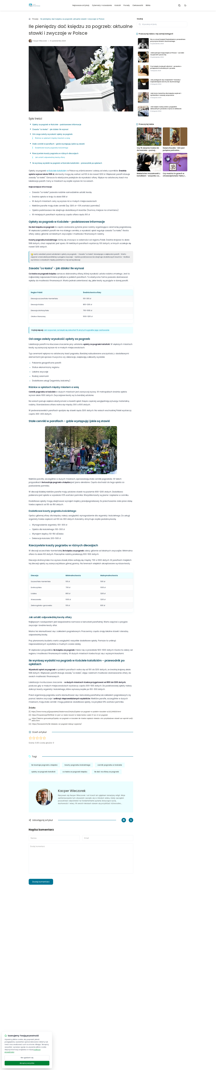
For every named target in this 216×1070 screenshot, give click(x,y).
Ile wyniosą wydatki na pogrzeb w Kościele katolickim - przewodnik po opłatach (67, 163)
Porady (126, 5)
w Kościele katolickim (57, 170)
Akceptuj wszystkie (27, 1063)
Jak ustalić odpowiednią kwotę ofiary (50, 157)
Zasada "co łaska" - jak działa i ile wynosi (50, 129)
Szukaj (140, 19)
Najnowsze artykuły (80, 5)
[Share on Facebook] (124, 820)
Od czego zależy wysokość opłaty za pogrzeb (52, 134)
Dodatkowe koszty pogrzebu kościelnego (51, 148)
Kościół (118, 5)
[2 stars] (33, 738)
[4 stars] (40, 738)
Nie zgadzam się (27, 1058)
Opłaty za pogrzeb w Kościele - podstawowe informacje (56, 124)
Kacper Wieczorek (40, 41)
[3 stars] (37, 738)
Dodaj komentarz (41, 881)
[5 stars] (44, 738)
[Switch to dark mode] (185, 5)
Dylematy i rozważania (102, 5)
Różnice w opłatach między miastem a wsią (52, 138)
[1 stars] (30, 738)
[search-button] (179, 5)
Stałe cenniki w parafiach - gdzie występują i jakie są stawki (58, 144)
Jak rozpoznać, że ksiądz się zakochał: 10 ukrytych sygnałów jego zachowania (76, 330)
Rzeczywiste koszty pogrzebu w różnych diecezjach (55, 153)
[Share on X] (131, 820)
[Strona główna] (29, 19)
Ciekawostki (137, 5)
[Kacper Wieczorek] (30, 41)
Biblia (148, 5)
